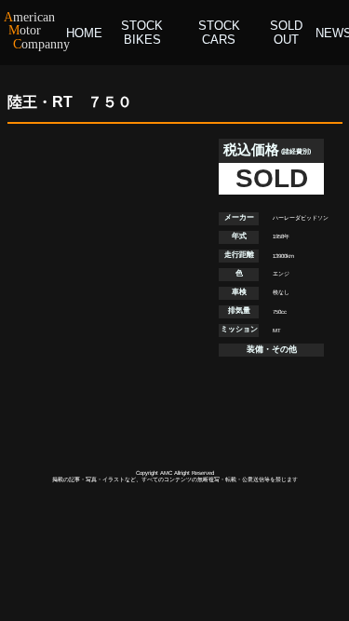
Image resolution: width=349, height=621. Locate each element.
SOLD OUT (286, 33)
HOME (84, 33)
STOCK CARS (219, 33)
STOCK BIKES (142, 33)
